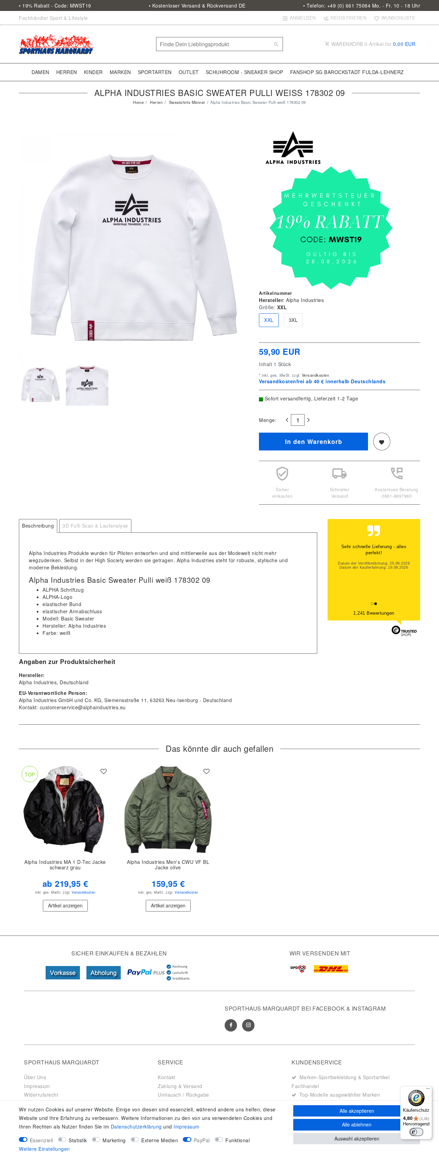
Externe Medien (159, 1140)
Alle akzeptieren (357, 1110)
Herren (66, 72)
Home (138, 102)
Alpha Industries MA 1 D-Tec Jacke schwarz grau (65, 865)
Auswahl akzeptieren (356, 1138)
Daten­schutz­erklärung (136, 1126)
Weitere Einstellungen (44, 1148)
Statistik (78, 1140)
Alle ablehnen (356, 1124)
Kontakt (167, 1077)
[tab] (38, 526)
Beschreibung (38, 525)
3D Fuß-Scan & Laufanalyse (95, 525)
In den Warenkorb (313, 441)
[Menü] (428, 1090)
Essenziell (41, 1140)
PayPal (202, 1140)
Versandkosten (314, 375)
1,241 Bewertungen (373, 613)
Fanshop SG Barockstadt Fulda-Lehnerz (347, 72)
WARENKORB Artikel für (373, 43)
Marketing (114, 1140)
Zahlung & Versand (180, 1086)
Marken (120, 72)
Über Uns (35, 1077)
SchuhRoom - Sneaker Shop (244, 72)
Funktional (237, 1140)
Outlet (189, 72)
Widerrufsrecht (41, 1094)
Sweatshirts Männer (186, 102)
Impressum (37, 1086)
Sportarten (155, 72)
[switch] (416, 1132)
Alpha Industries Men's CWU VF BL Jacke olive (168, 865)
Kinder (93, 72)
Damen (40, 72)
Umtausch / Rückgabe (183, 1094)
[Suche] (276, 44)
